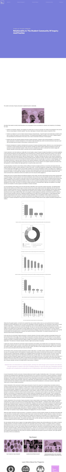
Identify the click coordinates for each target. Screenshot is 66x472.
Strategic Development (20, 2)
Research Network (35, 2)
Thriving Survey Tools (49, 2)
